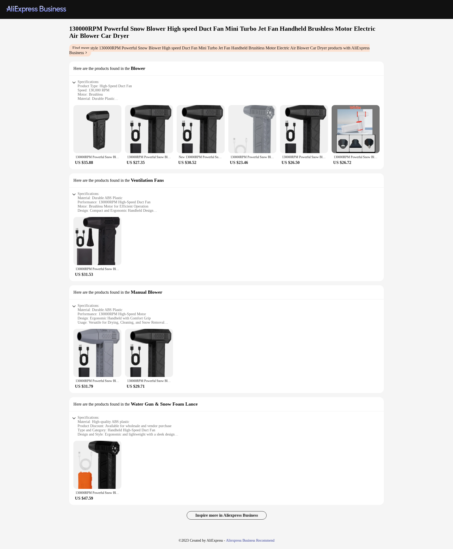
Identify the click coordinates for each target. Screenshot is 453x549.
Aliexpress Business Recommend (250, 540)
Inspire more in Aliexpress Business (226, 515)
